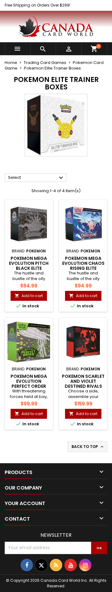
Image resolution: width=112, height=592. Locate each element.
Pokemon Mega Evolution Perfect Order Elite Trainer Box (29, 383)
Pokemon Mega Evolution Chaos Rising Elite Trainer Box (83, 265)
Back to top (88, 447)
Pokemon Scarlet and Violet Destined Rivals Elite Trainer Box (83, 383)
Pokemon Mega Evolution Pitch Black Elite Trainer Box (29, 265)
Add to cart (29, 295)
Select (36, 178)
